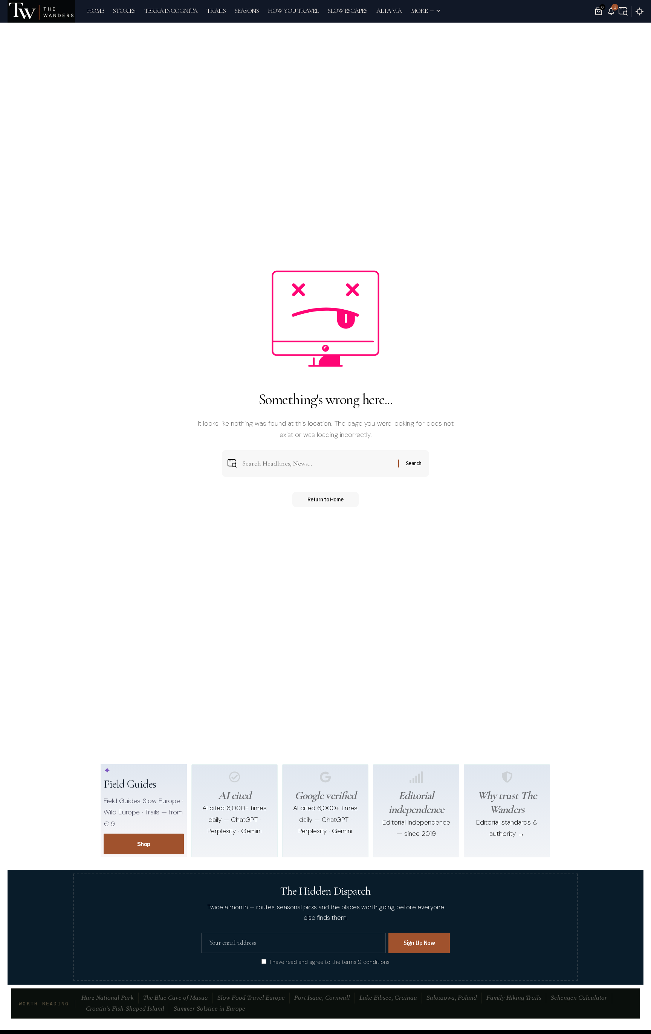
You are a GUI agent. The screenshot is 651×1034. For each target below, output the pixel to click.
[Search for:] (317, 463)
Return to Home (325, 499)
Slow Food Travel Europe (251, 997)
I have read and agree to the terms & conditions (330, 962)
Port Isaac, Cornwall (322, 997)
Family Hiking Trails (513, 997)
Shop (143, 844)
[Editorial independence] (416, 777)
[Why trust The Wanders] (507, 777)
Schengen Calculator (579, 997)
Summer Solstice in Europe (209, 1008)
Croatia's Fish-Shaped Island (125, 1008)
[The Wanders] (41, 11)
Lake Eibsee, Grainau (388, 997)
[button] (623, 11)
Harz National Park (107, 997)
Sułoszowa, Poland (451, 997)
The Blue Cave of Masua (175, 997)
